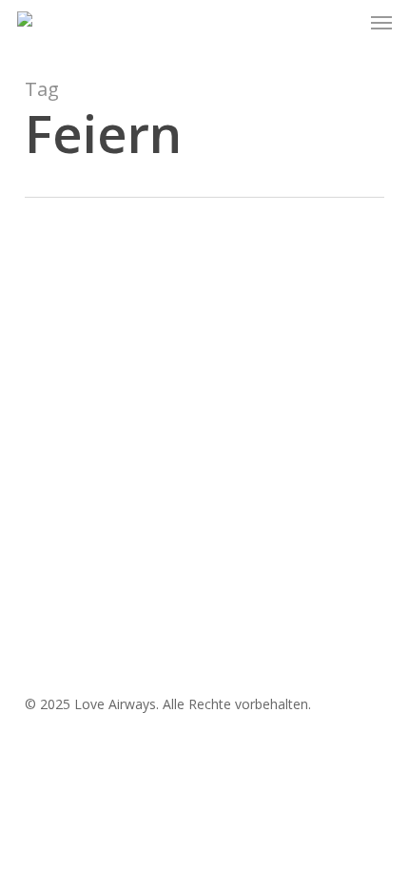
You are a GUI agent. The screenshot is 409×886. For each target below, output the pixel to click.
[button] (381, 22)
